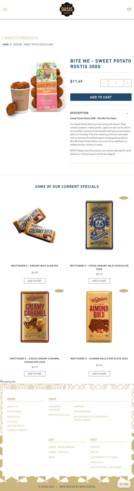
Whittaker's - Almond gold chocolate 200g (99, 358)
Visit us (94, 452)
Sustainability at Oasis (103, 457)
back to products (21, 38)
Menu (52, 457)
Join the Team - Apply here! (106, 467)
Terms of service (17, 430)
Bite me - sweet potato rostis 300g (33, 44)
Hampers (79, 406)
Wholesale (13, 416)
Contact (95, 447)
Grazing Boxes (82, 411)
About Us (12, 406)
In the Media (14, 411)
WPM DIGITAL (88, 486)
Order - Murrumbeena (62, 447)
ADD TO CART (101, 97)
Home (5, 44)
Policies (12, 421)
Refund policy (15, 425)
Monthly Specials (59, 414)
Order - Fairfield (59, 452)
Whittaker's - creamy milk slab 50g (34, 265)
